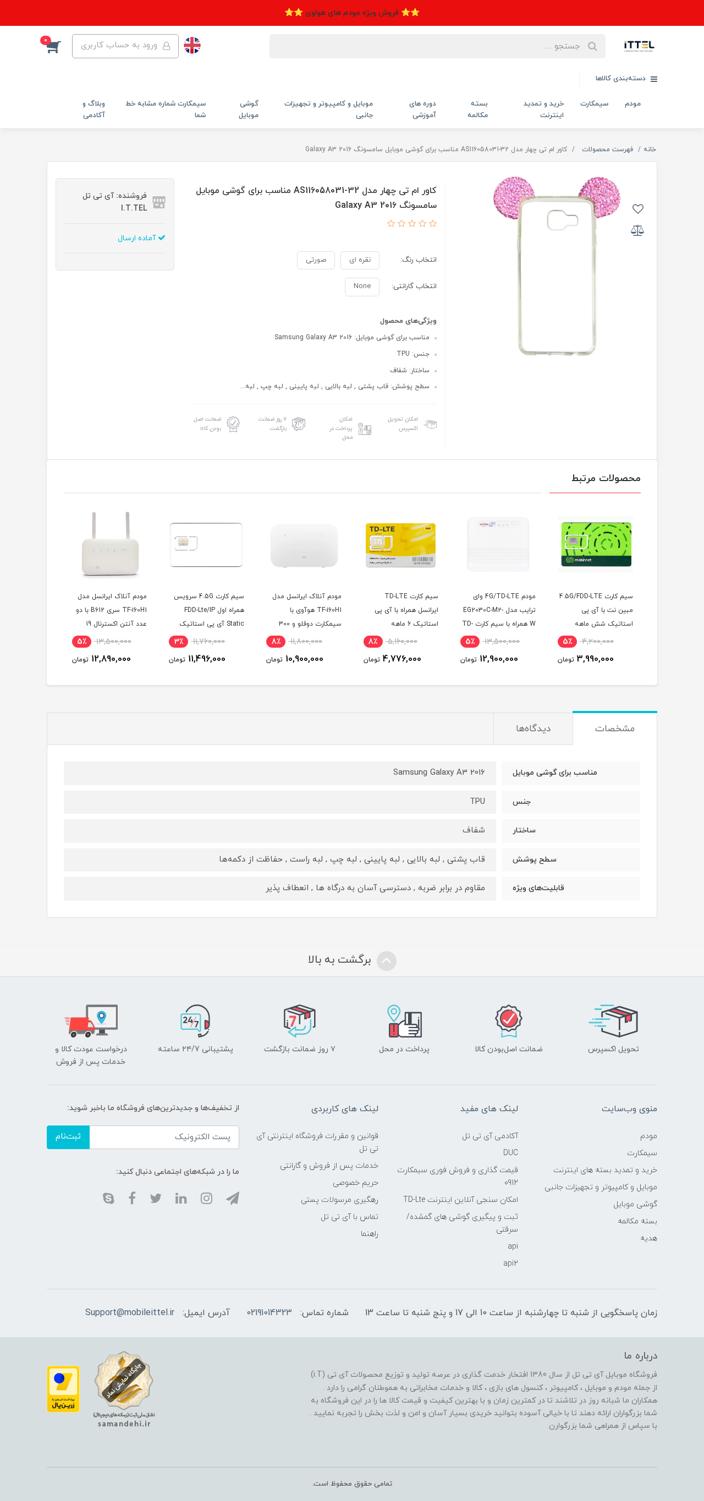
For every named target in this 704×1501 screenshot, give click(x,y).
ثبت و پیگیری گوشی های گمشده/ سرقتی (462, 1223)
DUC (510, 1153)
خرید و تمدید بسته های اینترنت (605, 1170)
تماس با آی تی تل (349, 1217)
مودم (633, 104)
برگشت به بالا (341, 960)
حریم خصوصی (355, 1183)
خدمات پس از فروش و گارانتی (329, 1166)
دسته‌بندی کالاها (622, 79)
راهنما (369, 1234)
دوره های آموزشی (422, 109)
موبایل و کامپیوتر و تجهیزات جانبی (328, 109)
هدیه (648, 1238)
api (513, 1246)
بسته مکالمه (478, 109)
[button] (59, 46)
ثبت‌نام (68, 1137)
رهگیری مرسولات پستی (339, 1200)
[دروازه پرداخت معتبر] (63, 1388)
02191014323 (269, 1313)
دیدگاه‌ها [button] (533, 729)
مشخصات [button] (615, 729)
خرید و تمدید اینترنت (544, 109)
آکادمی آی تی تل (490, 1136)
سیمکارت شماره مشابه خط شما (165, 109)
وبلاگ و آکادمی (93, 109)
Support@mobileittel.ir (129, 1313)
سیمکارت (594, 104)
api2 (510, 1264)
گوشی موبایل (248, 109)
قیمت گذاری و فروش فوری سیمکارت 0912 (457, 1176)
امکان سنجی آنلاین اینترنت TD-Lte (460, 1200)
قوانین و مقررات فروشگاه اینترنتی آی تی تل (317, 1142)
